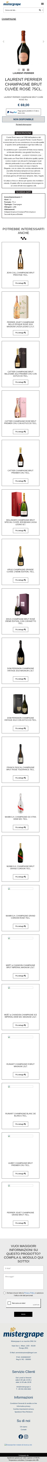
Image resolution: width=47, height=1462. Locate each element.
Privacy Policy (29, 1293)
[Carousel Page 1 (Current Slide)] (19, 70)
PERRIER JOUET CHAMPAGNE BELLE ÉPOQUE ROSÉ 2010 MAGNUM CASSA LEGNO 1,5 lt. (20, 324)
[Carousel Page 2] (23, 70)
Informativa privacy (23, 1406)
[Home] (19, 3)
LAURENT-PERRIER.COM (31, 155)
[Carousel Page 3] (28, 70)
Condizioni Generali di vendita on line (23, 1403)
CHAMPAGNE (9, 19)
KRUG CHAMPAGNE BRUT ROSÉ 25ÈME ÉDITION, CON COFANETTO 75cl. (20, 621)
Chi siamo (23, 1427)
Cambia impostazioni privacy (23, 1409)
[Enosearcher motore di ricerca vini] (18, 1444)
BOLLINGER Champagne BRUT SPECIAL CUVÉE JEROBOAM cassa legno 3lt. (20, 522)
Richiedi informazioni (23, 124)
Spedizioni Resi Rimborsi (24, 1412)
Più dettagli (19, 283)
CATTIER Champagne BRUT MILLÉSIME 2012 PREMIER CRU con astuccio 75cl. (20, 374)
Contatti (23, 1429)
